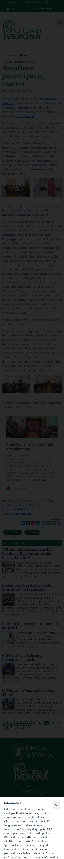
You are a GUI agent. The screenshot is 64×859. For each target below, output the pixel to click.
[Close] (56, 805)
